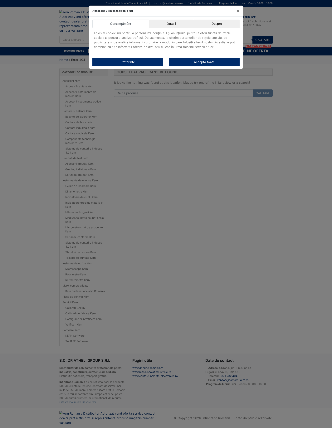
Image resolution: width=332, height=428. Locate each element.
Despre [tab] (217, 24)
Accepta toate (204, 62)
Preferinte (128, 62)
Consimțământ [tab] (120, 24)
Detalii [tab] (171, 24)
